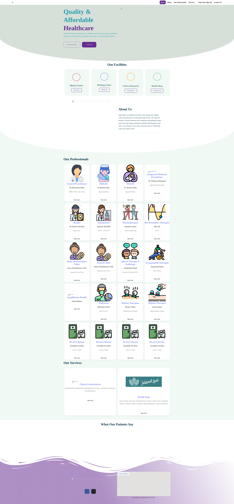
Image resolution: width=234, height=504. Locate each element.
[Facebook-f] (87, 491)
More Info (77, 200)
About (169, 2)
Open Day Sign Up (205, 2)
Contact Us (218, 2)
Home (163, 2)
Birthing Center (104, 85)
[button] (72, 44)
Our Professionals (180, 2)
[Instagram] (93, 491)
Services (191, 2)
